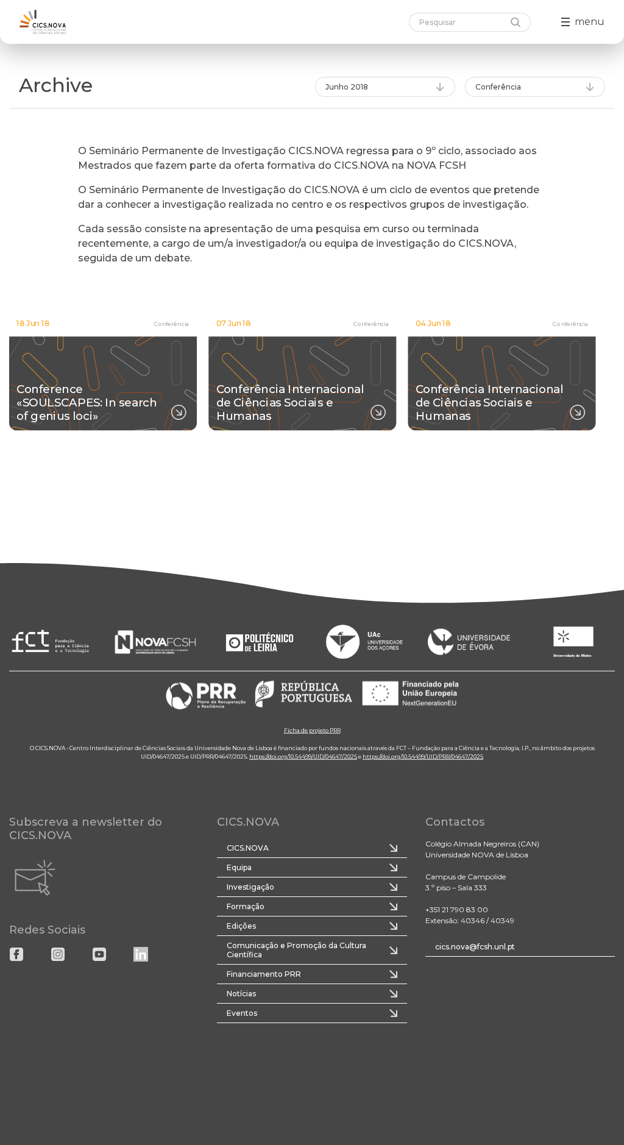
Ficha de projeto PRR (312, 729)
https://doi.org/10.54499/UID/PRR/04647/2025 (423, 756)
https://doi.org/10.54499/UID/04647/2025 (303, 756)
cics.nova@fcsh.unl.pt (475, 946)
